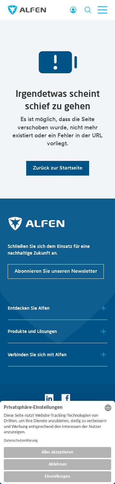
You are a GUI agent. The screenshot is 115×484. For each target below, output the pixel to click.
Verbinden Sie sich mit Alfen (37, 355)
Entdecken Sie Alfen (29, 308)
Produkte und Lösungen (32, 331)
